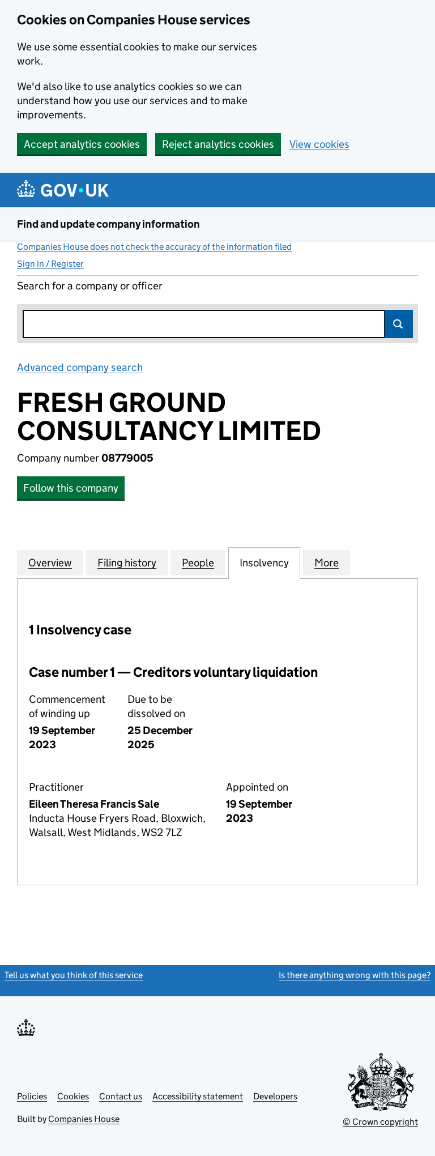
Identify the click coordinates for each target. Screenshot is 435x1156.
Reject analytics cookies (218, 144)
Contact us (120, 1096)
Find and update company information (108, 224)
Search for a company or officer (90, 285)
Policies (32, 1096)
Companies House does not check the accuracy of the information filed (154, 246)
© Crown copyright (380, 1121)
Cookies (73, 1096)
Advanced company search (80, 367)
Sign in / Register (50, 263)
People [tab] (198, 562)
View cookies (319, 144)
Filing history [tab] (126, 562)
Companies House (84, 1119)
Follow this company (70, 487)
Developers (275, 1096)
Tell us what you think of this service (74, 975)
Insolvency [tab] (264, 562)
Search (399, 324)
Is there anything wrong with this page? (354, 975)
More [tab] (326, 562)
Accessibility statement (197, 1096)
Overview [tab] (50, 562)
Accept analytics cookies (82, 144)
